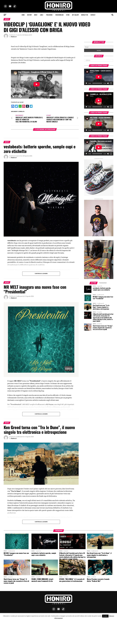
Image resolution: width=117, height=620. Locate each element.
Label (41, 15)
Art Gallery (75, 15)
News (35, 15)
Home (23, 15)
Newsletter (84, 15)
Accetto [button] (105, 616)
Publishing (49, 15)
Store (67, 15)
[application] (98, 77)
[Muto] (108, 83)
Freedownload (59, 15)
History (29, 15)
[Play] (86, 83)
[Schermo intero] (111, 83)
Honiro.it (13, 36)
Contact (92, 15)
